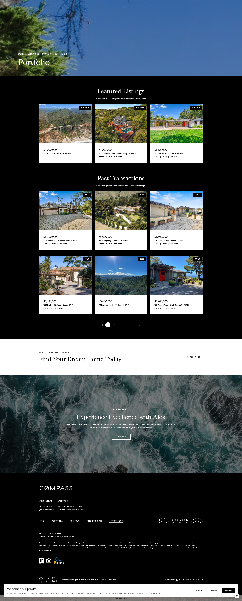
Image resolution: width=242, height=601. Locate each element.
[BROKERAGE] (200, 520)
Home (41, 521)
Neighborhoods (94, 521)
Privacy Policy (194, 579)
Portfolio (75, 521)
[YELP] (180, 520)
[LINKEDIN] (173, 520)
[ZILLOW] (193, 520)
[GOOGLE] (186, 520)
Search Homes (193, 357)
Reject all (199, 591)
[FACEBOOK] (159, 520)
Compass (86, 543)
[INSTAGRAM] (166, 520)
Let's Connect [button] (121, 436)
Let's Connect (116, 521)
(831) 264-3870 (45, 506)
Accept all (228, 591)
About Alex (57, 521)
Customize (213, 591)
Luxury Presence (108, 579)
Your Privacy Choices (121, 598)
